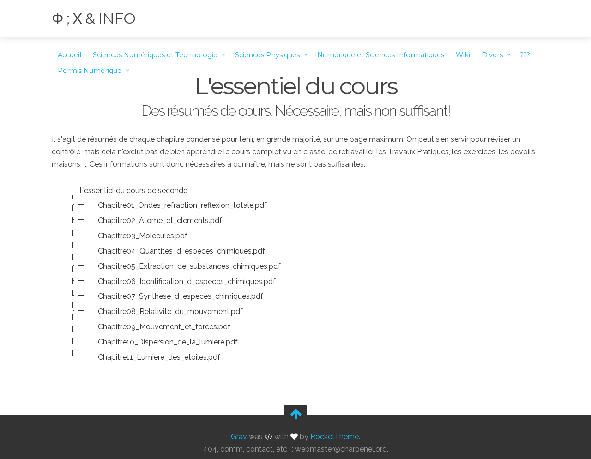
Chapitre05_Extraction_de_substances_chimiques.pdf (189, 266)
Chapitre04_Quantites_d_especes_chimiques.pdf (181, 251)
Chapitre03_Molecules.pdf (142, 235)
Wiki (463, 55)
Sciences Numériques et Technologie (156, 55)
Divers (493, 55)
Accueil (69, 55)
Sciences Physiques (268, 55)
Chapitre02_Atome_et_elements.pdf (160, 220)
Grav (239, 436)
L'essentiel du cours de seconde (133, 190)
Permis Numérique (90, 70)
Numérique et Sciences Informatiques (380, 55)
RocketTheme (334, 436)
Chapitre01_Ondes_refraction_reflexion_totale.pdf (182, 205)
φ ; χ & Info (93, 18)
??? (525, 55)
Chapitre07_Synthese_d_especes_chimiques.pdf (180, 296)
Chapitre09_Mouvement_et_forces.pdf (164, 326)
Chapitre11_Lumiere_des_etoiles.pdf (159, 357)
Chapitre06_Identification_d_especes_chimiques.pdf (187, 281)
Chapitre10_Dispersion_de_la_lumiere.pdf (168, 342)
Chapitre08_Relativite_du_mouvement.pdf (170, 311)
